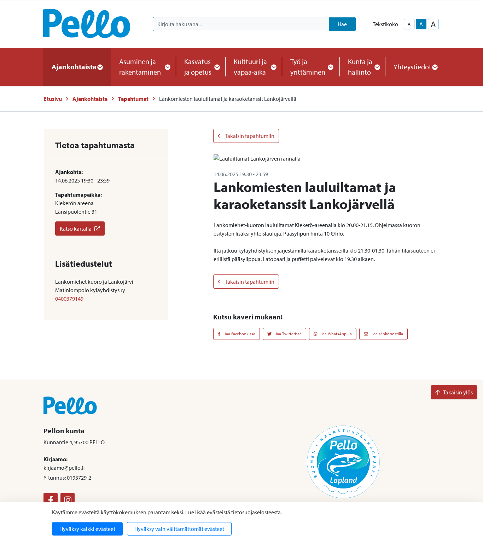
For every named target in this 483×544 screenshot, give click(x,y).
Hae (342, 24)
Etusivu (52, 98)
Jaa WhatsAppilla (336, 333)
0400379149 (69, 298)
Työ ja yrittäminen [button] (307, 66)
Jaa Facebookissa (239, 333)
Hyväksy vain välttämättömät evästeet (179, 528)
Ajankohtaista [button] (74, 66)
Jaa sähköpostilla (387, 333)
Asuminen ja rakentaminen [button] (140, 66)
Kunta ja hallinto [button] (360, 66)
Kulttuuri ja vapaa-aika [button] (250, 66)
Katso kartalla (76, 228)
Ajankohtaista (89, 98)
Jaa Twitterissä (288, 333)
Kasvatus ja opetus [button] (197, 66)
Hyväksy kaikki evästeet (87, 528)
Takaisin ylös (458, 392)
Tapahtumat (133, 98)
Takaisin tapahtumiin (249, 135)
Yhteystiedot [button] (412, 66)
